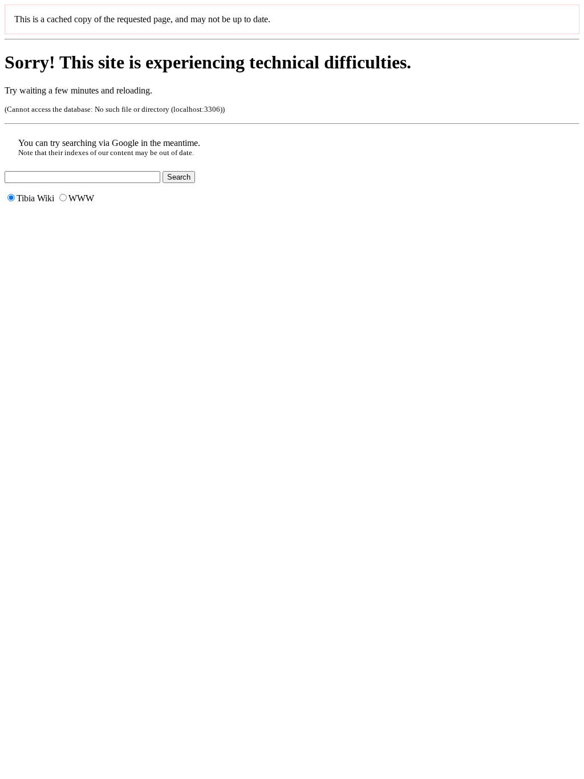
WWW (81, 198)
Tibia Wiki (35, 198)
